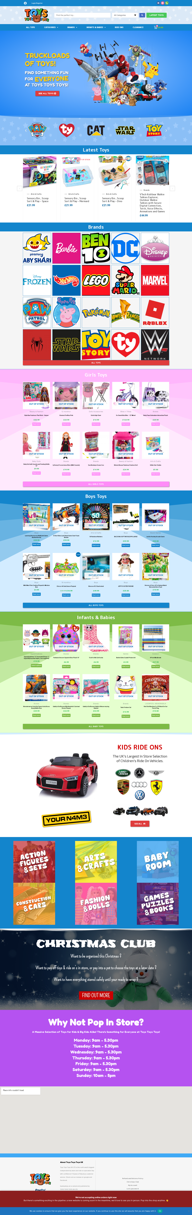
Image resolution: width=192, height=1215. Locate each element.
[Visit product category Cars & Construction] (34, 904)
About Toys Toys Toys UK (71, 1162)
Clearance (138, 27)
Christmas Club (133, 1182)
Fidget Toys (73, 194)
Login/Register (37, 3)
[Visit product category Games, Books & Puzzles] (158, 904)
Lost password (133, 1188)
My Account (132, 1185)
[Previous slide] (19, 188)
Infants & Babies (94, 27)
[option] (40, 188)
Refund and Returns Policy (132, 1178)
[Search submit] (142, 15)
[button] (25, 130)
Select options (36, 665)
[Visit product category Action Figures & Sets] (34, 862)
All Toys (30, 27)
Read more (36, 424)
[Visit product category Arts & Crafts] (96, 862)
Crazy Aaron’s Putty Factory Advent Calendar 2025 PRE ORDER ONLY (38, 203)
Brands (71, 27)
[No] (188, 1211)
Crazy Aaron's (36, 194)
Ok (160, 1211)
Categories (50, 27)
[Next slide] (172, 188)
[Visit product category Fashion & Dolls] (96, 904)
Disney (109, 194)
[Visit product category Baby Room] (158, 862)
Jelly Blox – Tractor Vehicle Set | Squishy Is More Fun (76, 201)
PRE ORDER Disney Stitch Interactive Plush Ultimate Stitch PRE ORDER (114, 203)
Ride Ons (119, 27)
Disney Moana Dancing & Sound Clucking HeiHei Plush (152, 201)
